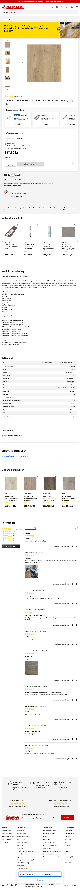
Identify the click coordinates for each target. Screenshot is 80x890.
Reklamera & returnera (63, 789)
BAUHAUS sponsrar (49, 833)
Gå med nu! (67, 818)
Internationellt (47, 854)
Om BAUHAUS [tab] (47, 827)
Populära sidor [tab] (69, 827)
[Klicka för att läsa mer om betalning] (71, 885)
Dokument (36, 208)
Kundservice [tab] (21, 827)
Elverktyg (68, 845)
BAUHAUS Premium (8, 836)
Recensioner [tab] (8, 522)
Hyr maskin (5, 842)
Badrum (67, 836)
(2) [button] (13, 533)
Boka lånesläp (6, 839)
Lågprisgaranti (21, 857)
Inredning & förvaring (71, 857)
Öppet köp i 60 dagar (23, 863)
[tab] (30, 528)
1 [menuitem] (50, 765)
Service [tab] (4, 827)
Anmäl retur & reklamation (25, 851)
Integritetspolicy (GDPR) (50, 845)
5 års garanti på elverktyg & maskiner (28, 860)
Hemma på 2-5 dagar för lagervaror (42, 786)
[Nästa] (66, 63)
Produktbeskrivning (14, 208)
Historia (45, 836)
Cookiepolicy (47, 848)
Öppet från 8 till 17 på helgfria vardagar (20, 789)
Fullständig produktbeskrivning (12, 185)
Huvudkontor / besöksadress (52, 857)
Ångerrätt (20, 854)
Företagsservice (7, 833)
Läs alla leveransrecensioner (60, 806)
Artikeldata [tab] (8, 358)
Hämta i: (12, 138)
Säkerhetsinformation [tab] (14, 450)
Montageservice (7, 831)
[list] (51, 572)
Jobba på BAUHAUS (49, 842)
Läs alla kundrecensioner (17, 806)
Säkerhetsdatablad (23, 868)
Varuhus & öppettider (23, 836)
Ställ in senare (40, 880)
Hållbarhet (46, 839)
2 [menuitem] (52, 765)
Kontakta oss (21, 831)
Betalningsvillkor (22, 842)
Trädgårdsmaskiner (71, 860)
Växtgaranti (20, 866)
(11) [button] (13, 531)
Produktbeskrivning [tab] (13, 271)
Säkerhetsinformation (49, 208)
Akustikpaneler (69, 833)
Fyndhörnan (68, 831)
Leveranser (20, 848)
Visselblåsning (21, 833)
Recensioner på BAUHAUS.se (52, 851)
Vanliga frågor (21, 839)
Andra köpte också (3, 210)
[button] (11, 546)
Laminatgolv (8, 19)
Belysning (68, 839)
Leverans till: (14, 133)
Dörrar (67, 842)
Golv (66, 854)
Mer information (16, 196)
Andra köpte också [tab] (12, 218)
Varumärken (68, 863)
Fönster (67, 851)
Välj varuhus (19, 138)
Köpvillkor (20, 845)
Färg (66, 848)
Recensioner (72, 208)
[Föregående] (22, 63)
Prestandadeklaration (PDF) (13, 435)
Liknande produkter (62, 209)
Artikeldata (27, 208)
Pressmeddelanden (49, 831)
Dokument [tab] (7, 430)
